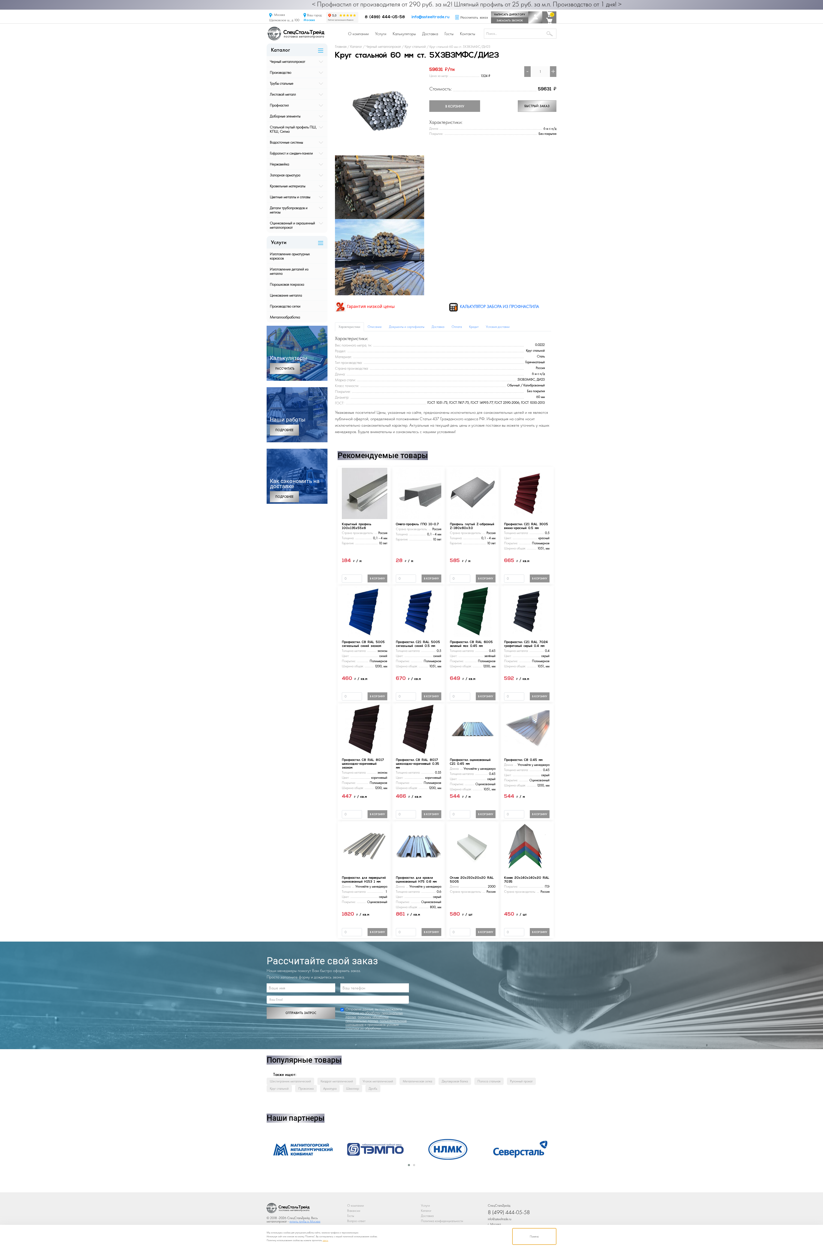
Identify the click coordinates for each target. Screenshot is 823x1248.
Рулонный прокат (521, 1081)
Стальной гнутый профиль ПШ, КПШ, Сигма (293, 129)
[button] (409, 1165)
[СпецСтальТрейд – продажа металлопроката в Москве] (296, 33)
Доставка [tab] (438, 326)
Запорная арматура (285, 174)
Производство (280, 72)
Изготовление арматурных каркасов (290, 256)
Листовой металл (283, 94)
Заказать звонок (509, 20)
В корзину (454, 106)
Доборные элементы (285, 116)
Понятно (534, 1236)
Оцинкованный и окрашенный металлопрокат (292, 225)
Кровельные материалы (287, 185)
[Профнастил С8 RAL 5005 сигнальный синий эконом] (364, 611)
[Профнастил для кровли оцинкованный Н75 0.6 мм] (418, 846)
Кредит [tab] (474, 326)
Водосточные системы (286, 142)
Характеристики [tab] (349, 326)
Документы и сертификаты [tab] (406, 326)
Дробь (373, 1088)
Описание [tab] (375, 326)
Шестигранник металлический (290, 1081)
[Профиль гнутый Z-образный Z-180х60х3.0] (472, 493)
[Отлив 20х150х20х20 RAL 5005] (472, 846)
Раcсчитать (284, 368)
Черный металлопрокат (287, 61)
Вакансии (353, 1210)
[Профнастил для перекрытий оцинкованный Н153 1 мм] (364, 846)
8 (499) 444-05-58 (385, 17)
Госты (449, 33)
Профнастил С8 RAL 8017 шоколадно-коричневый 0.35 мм (417, 764)
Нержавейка (279, 164)
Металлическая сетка (417, 1081)
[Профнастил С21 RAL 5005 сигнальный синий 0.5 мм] (418, 611)
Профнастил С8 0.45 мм (523, 760)
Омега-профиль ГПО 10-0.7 (417, 524)
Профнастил (279, 105)
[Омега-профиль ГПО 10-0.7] (418, 493)
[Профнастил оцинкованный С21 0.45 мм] (472, 729)
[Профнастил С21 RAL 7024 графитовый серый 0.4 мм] (527, 611)
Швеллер (352, 1088)
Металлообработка (285, 317)
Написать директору (509, 14)
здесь (325, 1240)
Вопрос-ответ (356, 1221)
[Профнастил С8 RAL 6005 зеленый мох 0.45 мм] (472, 611)
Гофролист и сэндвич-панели (291, 153)
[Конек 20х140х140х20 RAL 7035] (527, 846)
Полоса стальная (489, 1081)
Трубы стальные (281, 83)
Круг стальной (279, 1088)
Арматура (329, 1088)
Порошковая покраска (287, 284)
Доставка (430, 33)
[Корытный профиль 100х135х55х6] (364, 493)
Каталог (426, 1210)
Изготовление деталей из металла (289, 271)
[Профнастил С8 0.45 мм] (527, 729)
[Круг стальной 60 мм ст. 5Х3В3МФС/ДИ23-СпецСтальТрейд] (288, 1209)
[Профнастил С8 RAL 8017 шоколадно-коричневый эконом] (364, 729)
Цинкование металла (286, 295)
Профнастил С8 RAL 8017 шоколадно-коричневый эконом (363, 764)
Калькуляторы (404, 33)
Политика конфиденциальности (442, 1221)
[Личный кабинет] (535, 17)
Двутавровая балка (455, 1081)
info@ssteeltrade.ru (430, 17)
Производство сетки (285, 306)
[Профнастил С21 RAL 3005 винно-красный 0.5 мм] (527, 493)
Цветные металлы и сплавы (290, 196)
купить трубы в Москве (305, 1221)
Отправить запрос (300, 1013)
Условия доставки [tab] (498, 326)
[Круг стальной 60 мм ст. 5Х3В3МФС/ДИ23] (379, 110)
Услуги (380, 33)
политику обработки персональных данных (367, 1018)
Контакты (467, 33)
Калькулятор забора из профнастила (499, 306)
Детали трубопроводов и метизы (289, 209)
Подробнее (284, 430)
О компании (358, 33)
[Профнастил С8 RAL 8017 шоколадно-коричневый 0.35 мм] (418, 729)
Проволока (306, 1088)
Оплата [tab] (457, 326)
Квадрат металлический (337, 1081)
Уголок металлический (378, 1081)
